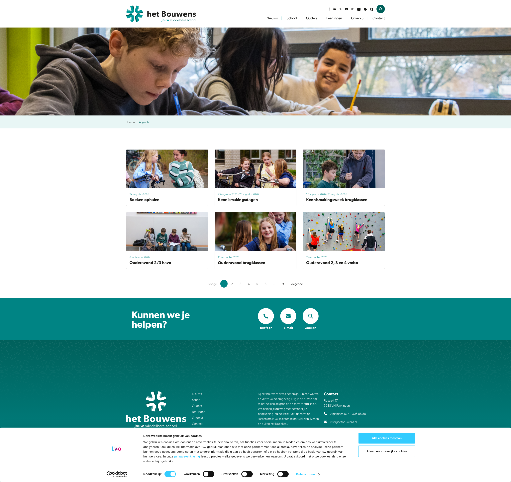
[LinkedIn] (334, 9)
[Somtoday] (365, 9)
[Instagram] (353, 9)
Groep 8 (357, 18)
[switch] (208, 474)
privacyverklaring (187, 456)
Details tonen (305, 474)
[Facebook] (329, 9)
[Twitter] (340, 9)
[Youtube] (346, 9)
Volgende (296, 284)
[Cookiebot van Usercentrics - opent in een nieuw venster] (116, 474)
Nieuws (272, 18)
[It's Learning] (358, 9)
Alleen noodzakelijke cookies (386, 451)
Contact (378, 18)
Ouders (311, 18)
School (292, 18)
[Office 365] (371, 9)
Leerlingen (334, 18)
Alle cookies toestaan (387, 438)
